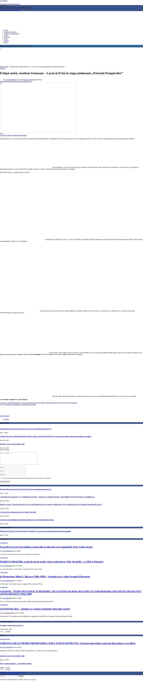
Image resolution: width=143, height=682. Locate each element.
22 (6, 631)
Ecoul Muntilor (10, 80)
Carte (6, 39)
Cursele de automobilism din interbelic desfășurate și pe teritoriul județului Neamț (27, 520)
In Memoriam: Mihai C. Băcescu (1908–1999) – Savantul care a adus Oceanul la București (45, 576)
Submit (21, 676)
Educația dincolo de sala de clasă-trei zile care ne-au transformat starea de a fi (25, 429)
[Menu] (1, 48)
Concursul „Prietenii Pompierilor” (10, 403)
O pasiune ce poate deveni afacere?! (11, 625)
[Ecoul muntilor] (48, 27)
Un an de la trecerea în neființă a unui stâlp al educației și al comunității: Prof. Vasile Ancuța (46, 547)
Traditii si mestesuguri (11, 33)
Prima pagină (4, 67)
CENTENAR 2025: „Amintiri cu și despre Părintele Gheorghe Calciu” (35, 609)
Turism (6, 40)
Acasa (6, 30)
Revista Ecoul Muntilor (12, 674)
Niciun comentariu (28, 80)
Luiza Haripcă (25, 403)
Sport (6, 42)
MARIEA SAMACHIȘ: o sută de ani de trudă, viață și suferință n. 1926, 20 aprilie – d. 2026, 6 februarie (51, 561)
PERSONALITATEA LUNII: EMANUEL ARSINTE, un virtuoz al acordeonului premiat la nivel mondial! (35, 531)
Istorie (6, 35)
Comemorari (4, 543)
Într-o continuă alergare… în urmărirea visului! (15, 663)
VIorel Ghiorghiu (71, 403)
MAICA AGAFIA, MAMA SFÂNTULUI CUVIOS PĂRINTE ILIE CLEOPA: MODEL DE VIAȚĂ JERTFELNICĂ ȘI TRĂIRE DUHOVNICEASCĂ (51, 504)
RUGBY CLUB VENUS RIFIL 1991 (12, 444)
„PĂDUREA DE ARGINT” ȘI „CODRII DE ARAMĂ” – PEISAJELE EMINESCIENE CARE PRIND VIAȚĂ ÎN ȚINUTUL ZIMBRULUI (47, 497)
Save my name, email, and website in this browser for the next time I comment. (26, 478)
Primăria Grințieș (51, 403)
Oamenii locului (5, 639)
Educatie (7, 37)
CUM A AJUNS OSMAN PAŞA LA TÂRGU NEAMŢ (18, 512)
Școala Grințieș (61, 403)
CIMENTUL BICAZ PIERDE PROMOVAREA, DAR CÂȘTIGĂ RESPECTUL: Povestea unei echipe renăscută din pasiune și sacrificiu (45, 436)
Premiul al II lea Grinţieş (37, 403)
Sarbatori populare (10, 32)
